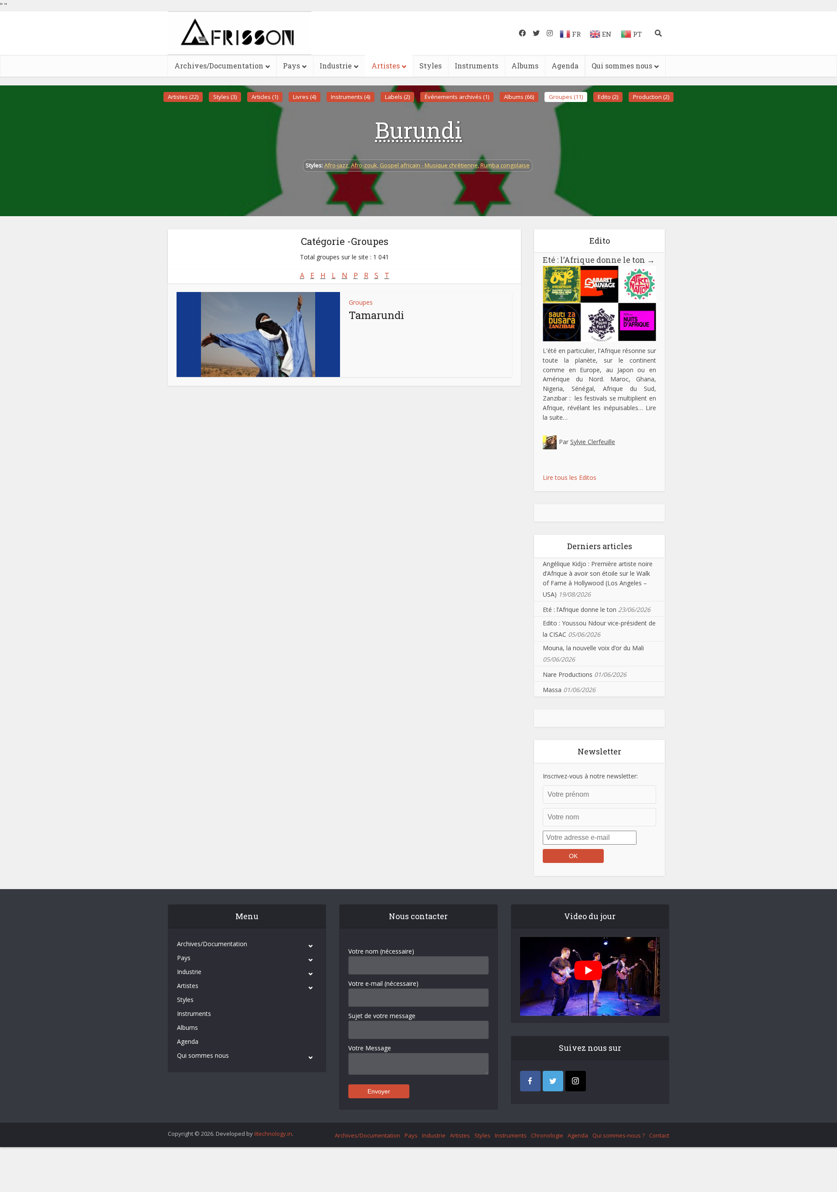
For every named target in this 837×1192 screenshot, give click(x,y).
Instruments (476, 65)
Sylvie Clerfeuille (592, 442)
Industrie (336, 65)
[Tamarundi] (258, 334)
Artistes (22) (183, 97)
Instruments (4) (350, 97)
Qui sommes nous (622, 65)
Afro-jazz (336, 165)
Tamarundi (376, 315)
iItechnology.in (273, 1134)
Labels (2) (397, 97)
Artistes (385, 65)
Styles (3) (225, 97)
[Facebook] (530, 1081)
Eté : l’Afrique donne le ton (599, 260)
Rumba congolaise (505, 165)
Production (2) (651, 97)
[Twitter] (553, 1081)
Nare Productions (567, 674)
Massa (552, 690)
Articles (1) (265, 97)
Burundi (418, 130)
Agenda (564, 65)
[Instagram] (575, 1081)
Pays (291, 65)
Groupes (361, 302)
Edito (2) (608, 97)
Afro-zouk (364, 165)
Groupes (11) (566, 97)
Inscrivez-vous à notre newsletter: (590, 776)
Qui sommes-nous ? (618, 1135)
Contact (659, 1135)
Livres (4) (304, 97)
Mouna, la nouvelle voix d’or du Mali (593, 648)
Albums (524, 65)
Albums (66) (519, 97)
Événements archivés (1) (457, 97)
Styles (430, 65)
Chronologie (547, 1135)
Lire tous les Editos (569, 477)
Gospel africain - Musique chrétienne (429, 165)
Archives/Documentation (218, 65)
